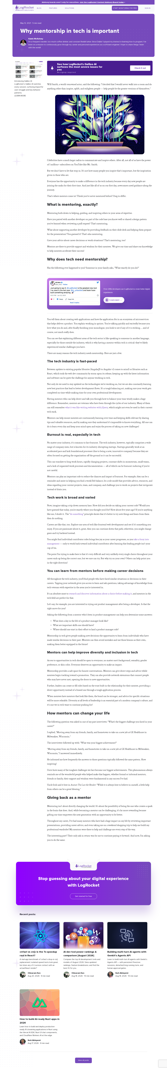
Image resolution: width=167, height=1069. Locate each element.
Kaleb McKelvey (35, 39)
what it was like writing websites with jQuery (86, 407)
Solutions (69, 8)
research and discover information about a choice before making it (100, 593)
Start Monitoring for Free (125, 8)
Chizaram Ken (34, 973)
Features (53, 8)
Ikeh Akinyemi (121, 973)
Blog (39, 8)
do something (76, 514)
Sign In (147, 8)
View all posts (83, 1060)
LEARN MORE (20, 96)
